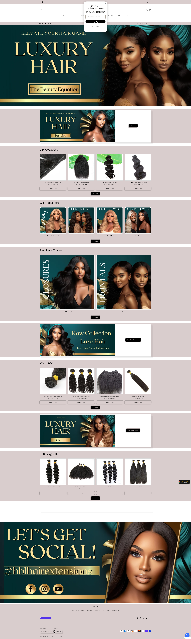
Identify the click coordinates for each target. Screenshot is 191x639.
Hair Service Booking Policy (77, 610)
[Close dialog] (105, 3)
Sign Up (95, 22)
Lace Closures (66, 311)
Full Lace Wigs (80, 236)
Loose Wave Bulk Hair (110, 486)
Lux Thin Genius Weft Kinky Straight (81, 182)
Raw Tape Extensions (133, 339)
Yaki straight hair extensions (138, 396)
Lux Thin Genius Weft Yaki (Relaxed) (53, 182)
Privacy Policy (106, 610)
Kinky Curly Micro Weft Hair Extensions (53, 396)
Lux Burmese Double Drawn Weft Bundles (138, 182)
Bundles (133, 125)
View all (95, 193)
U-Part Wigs (137, 236)
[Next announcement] (117, 2)
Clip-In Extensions (133, 430)
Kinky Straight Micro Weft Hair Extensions (109, 396)
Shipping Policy (89, 610)
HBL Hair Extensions (47, 636)
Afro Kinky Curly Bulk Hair (81, 486)
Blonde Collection (52, 236)
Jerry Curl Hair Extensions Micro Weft (81, 396)
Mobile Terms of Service (95, 613)
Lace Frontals (123, 311)
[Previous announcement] (73, 2)
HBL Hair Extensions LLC (57, 636)
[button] (41, 10)
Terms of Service (115, 610)
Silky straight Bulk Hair (138, 486)
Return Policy (98, 610)
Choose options (53, 188)
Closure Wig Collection (109, 236)
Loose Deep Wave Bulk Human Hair (53, 486)
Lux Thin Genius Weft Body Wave (109, 182)
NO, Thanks (95, 26)
